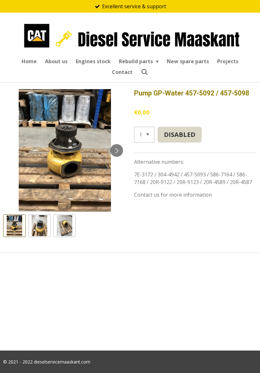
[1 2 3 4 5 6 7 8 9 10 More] (144, 135)
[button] (14, 225)
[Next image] (116, 150)
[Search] (144, 72)
